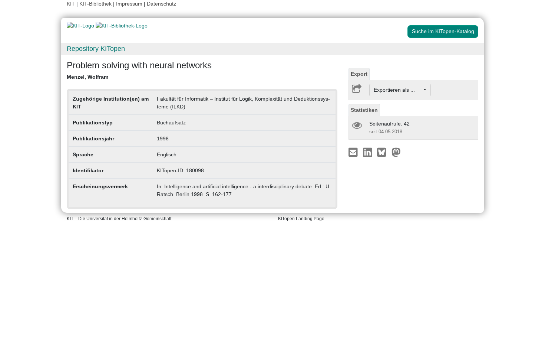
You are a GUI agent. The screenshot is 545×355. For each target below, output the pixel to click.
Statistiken (364, 110)
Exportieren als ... (398, 90)
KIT (71, 4)
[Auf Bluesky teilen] (383, 152)
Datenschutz (161, 4)
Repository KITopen (96, 48)
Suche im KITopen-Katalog (443, 31)
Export (359, 74)
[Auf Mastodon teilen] (396, 152)
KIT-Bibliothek (96, 4)
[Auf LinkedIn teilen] (368, 152)
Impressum (129, 4)
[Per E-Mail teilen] (354, 152)
